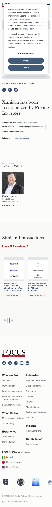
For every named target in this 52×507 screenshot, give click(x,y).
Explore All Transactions (13, 246)
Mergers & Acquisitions (13, 418)
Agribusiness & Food (36, 381)
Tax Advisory (8, 424)
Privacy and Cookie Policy (17, 502)
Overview (6, 381)
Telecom (30, 418)
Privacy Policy (27, 29)
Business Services (35, 386)
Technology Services (22, 138)
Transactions (8, 437)
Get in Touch (32, 444)
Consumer (31, 391)
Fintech (29, 402)
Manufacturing (32, 407)
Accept (26, 61)
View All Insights (34, 431)
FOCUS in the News (11, 405)
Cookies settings (26, 54)
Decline (26, 68)
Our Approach (8, 386)
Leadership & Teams (12, 391)
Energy (29, 397)
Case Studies (8, 442)
